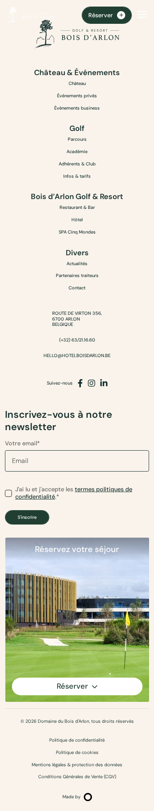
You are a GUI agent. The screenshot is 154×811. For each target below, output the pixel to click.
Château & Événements (77, 73)
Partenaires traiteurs (77, 275)
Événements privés (77, 96)
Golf (77, 128)
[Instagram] (91, 383)
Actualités (77, 263)
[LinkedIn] (104, 383)
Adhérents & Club (77, 164)
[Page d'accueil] (31, 15)
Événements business (77, 108)
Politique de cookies (77, 752)
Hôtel (77, 219)
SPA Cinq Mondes (77, 232)
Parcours (77, 139)
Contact (77, 288)
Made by (71, 797)
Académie (77, 151)
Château (77, 83)
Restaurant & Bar (77, 207)
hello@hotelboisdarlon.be (77, 355)
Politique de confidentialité (77, 740)
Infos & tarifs (77, 176)
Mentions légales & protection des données (77, 764)
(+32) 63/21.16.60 (77, 340)
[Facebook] (80, 383)
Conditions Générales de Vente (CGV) (77, 776)
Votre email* (22, 443)
